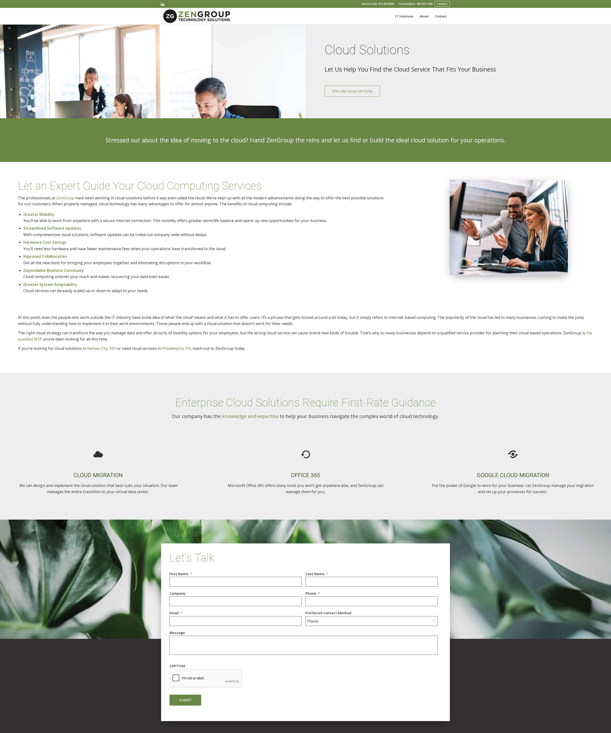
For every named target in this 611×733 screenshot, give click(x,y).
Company (177, 593)
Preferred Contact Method (328, 613)
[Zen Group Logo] (196, 16)
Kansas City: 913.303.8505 (378, 3)
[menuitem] (377, 4)
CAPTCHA (177, 666)
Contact (442, 3)
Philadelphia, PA (176, 348)
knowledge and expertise (250, 416)
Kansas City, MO (101, 348)
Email (175, 613)
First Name (180, 574)
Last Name (317, 574)
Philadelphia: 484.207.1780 (415, 3)
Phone (313, 593)
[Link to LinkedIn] (162, 4)
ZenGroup (65, 198)
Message (177, 632)
